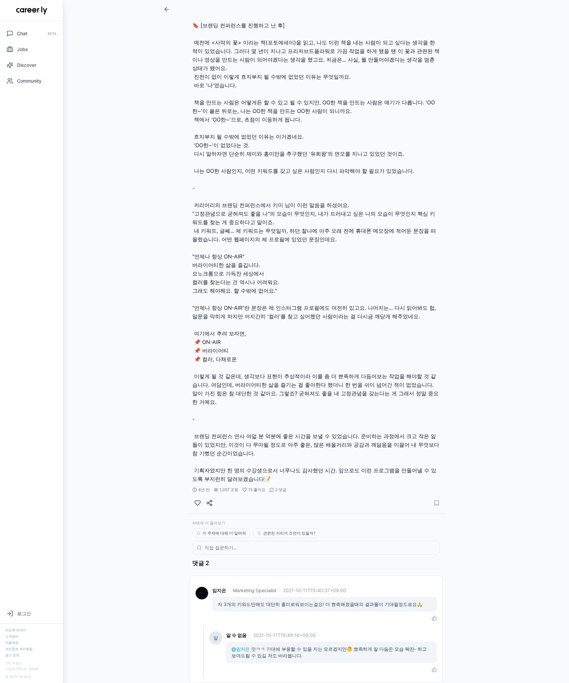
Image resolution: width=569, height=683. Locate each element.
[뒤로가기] (167, 9)
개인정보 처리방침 (19, 649)
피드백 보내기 (15, 630)
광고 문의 (12, 655)
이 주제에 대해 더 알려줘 (224, 533)
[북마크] (436, 503)
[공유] (209, 503)
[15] (197, 503)
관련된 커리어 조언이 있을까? (289, 533)
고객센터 (11, 636)
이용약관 (11, 642)
